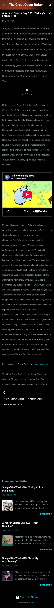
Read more (46, 514)
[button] (50, 14)
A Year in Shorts (35, 399)
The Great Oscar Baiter (26, 5)
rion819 (33, 603)
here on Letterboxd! (39, 364)
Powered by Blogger (28, 597)
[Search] (50, 5)
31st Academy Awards (13, 399)
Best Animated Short (13, 404)
